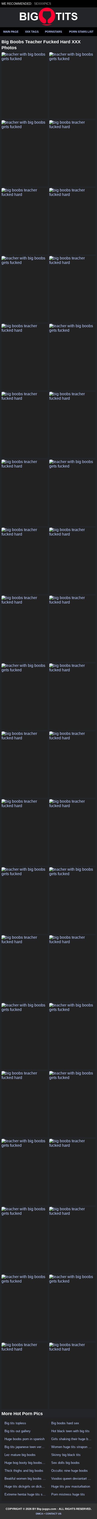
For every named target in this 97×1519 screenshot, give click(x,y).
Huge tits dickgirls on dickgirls (25, 1486)
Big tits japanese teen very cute (25, 1447)
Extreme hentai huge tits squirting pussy (25, 1494)
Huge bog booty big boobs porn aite (25, 1463)
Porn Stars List (81, 31)
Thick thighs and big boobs (23, 1470)
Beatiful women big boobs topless (25, 1478)
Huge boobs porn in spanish (24, 1439)
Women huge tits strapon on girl (72, 1447)
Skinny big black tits (66, 1455)
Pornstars (53, 31)
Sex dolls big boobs (65, 1463)
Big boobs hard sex (65, 1423)
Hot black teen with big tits (70, 1431)
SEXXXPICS (42, 3)
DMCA (39, 1513)
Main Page (10, 31)
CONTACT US (53, 1513)
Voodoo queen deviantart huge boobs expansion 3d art (72, 1478)
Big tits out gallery (17, 1431)
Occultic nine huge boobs (69, 1470)
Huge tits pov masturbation (70, 1486)
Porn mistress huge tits (68, 1494)
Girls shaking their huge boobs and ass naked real (72, 1439)
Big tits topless (15, 1423)
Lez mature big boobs (20, 1455)
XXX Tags (32, 31)
